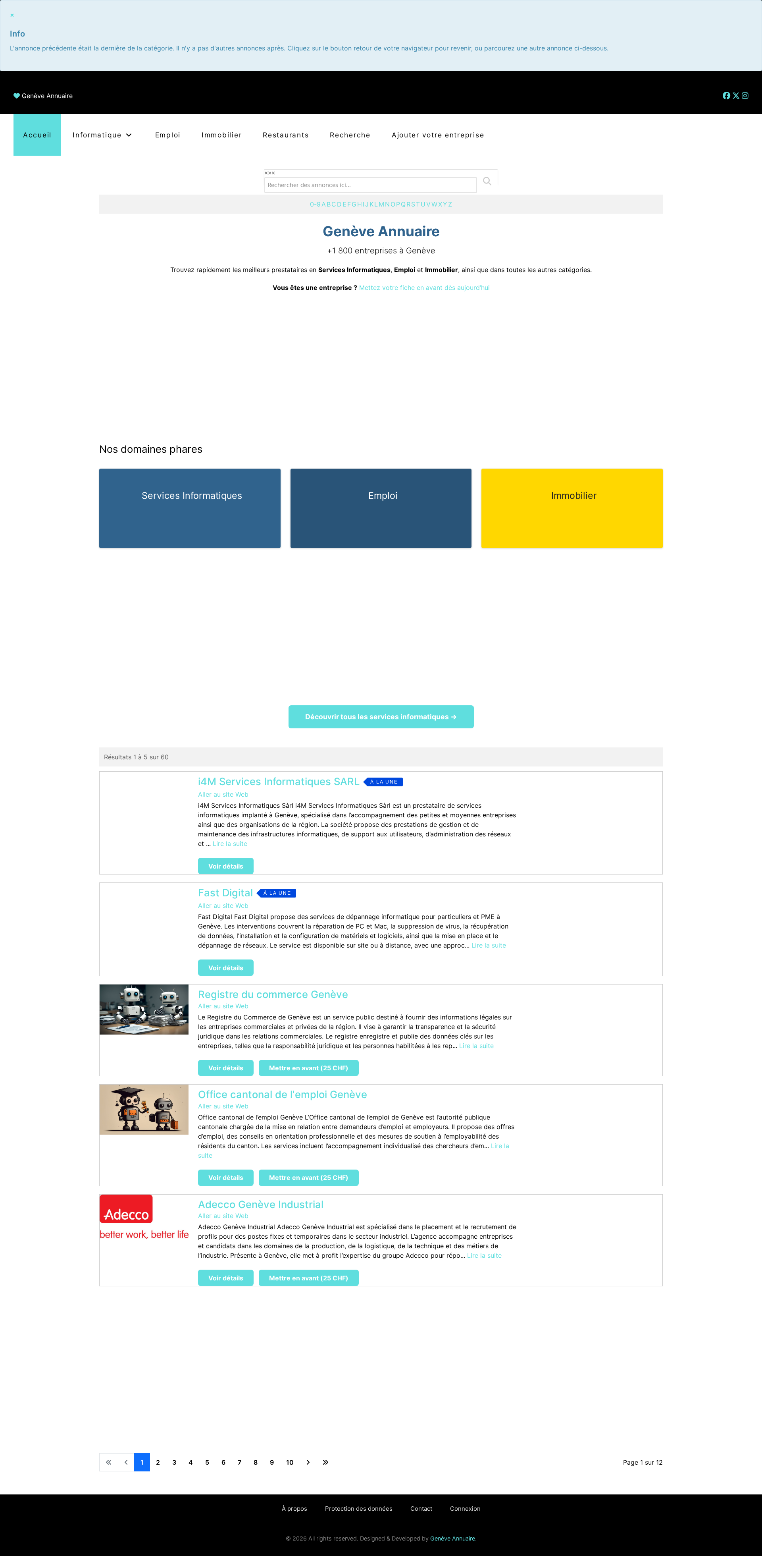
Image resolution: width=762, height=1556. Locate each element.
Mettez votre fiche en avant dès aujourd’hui (424, 288)
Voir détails (225, 866)
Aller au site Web (223, 794)
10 (290, 1462)
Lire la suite (230, 843)
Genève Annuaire (47, 96)
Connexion (465, 1508)
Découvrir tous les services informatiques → (381, 716)
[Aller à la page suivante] (308, 1462)
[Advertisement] (381, 367)
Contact (421, 1508)
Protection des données (359, 1508)
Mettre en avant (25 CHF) (308, 1068)
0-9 (315, 204)
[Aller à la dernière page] (325, 1462)
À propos (294, 1508)
